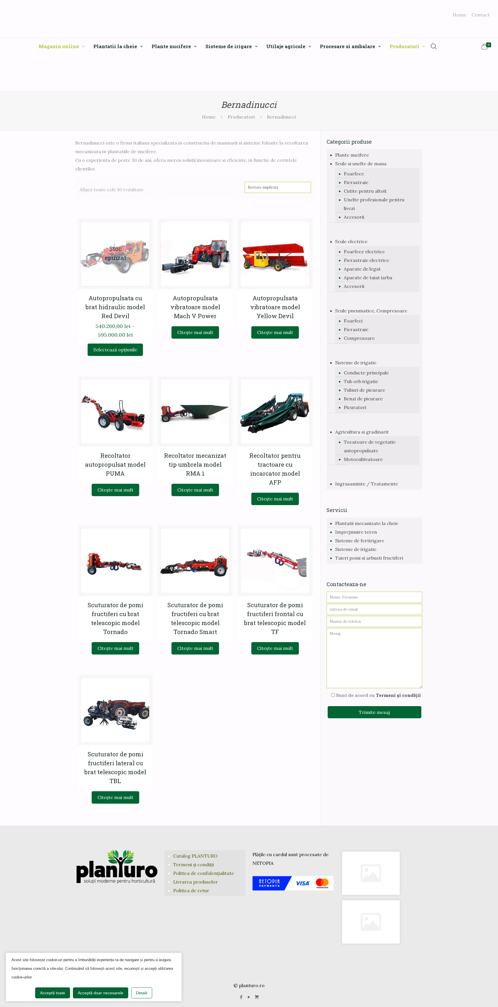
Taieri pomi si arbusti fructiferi (369, 558)
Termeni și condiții (398, 695)
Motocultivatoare (363, 459)
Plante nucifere (352, 155)
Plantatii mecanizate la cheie (366, 523)
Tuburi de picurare (364, 390)
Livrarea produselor (195, 882)
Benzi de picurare (363, 399)
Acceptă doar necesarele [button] (100, 993)
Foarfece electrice (364, 251)
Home (459, 14)
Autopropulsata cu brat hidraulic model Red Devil (115, 307)
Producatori (241, 117)
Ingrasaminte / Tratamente (366, 484)
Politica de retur (191, 890)
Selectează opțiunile (115, 349)
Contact (480, 14)
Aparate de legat (362, 269)
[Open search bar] (434, 46)
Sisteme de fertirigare (359, 540)
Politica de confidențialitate (203, 873)
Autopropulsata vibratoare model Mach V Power (195, 307)
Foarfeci (353, 321)
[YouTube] (249, 997)
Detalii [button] (141, 993)
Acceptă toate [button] (52, 993)
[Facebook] (241, 997)
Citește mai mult (195, 332)
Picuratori (355, 407)
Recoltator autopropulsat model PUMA (115, 464)
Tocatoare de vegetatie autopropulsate (370, 446)
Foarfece (354, 174)
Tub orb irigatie (361, 381)
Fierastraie (356, 182)
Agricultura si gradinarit (362, 432)
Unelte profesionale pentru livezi (374, 204)
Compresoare (359, 338)
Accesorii (354, 217)
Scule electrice (351, 241)
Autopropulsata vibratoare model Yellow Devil (275, 307)
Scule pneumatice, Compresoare (371, 311)
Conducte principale (366, 373)
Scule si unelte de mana (360, 163)
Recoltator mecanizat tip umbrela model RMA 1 (195, 464)
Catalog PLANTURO (195, 856)
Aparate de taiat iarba (368, 277)
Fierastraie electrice (366, 260)
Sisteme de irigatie (355, 362)
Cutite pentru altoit (365, 191)
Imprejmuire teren (356, 532)
